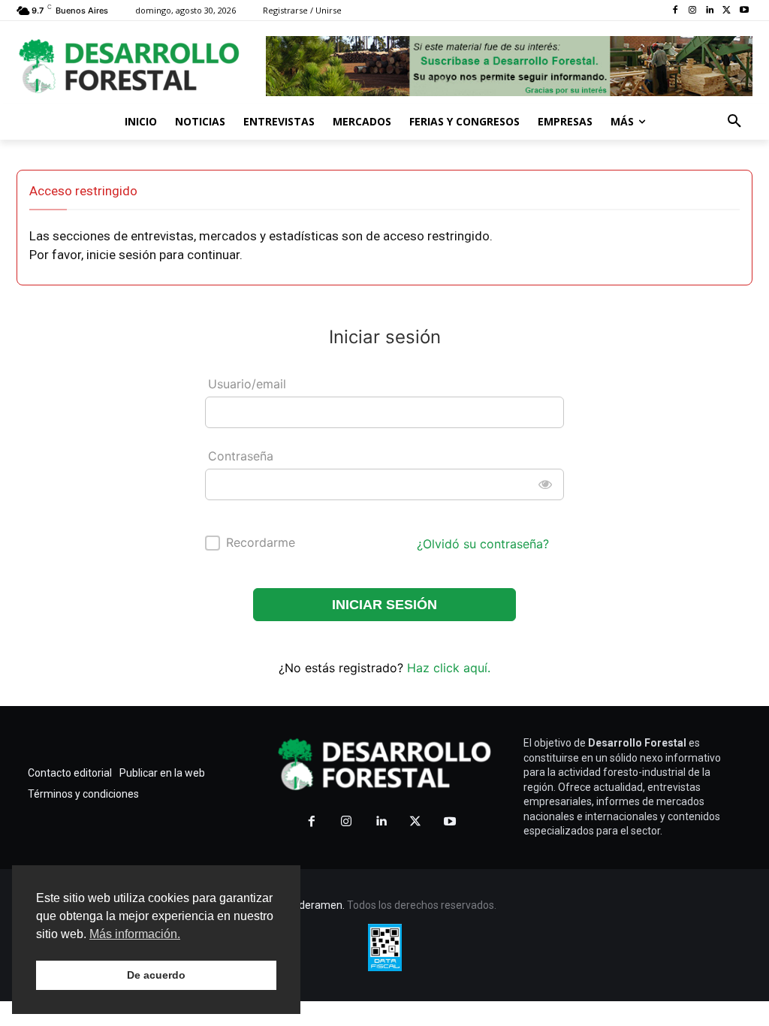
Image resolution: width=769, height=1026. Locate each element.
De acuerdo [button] (156, 975)
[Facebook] (675, 11)
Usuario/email (247, 383)
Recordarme (260, 542)
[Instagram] (692, 11)
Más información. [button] (134, 934)
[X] (726, 11)
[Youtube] (743, 11)
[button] (734, 122)
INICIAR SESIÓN (384, 604)
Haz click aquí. (448, 667)
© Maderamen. (309, 905)
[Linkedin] (710, 11)
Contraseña (240, 455)
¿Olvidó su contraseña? (483, 543)
